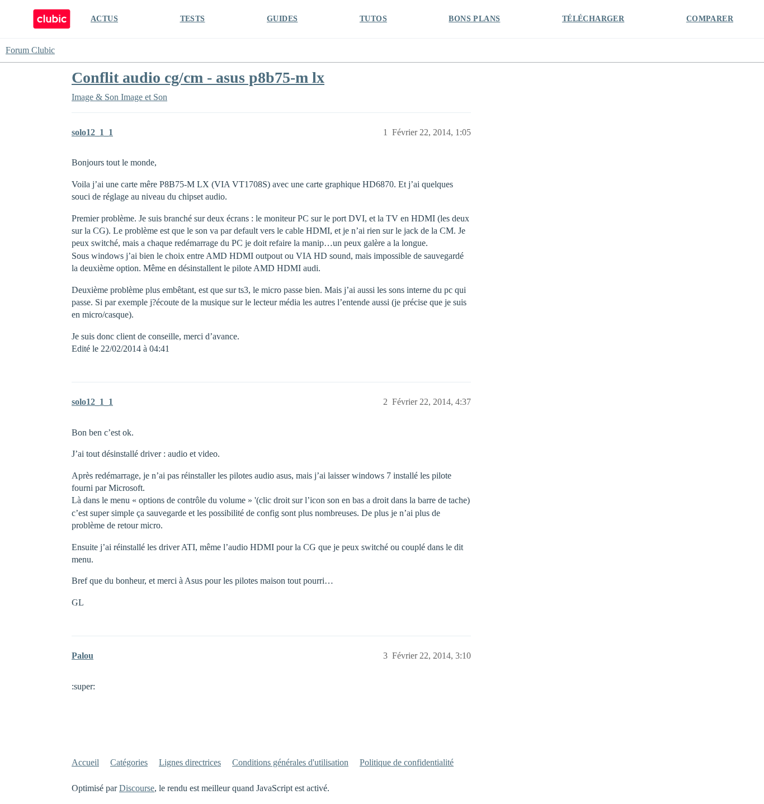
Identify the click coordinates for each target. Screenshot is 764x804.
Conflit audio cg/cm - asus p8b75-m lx (198, 77)
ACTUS (104, 19)
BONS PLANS (474, 19)
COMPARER (709, 19)
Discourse (136, 788)
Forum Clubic (30, 50)
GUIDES (282, 19)
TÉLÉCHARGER (593, 19)
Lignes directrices (190, 762)
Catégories (129, 762)
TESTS (192, 19)
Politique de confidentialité (407, 762)
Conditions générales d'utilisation (290, 762)
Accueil (85, 762)
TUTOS (373, 19)
